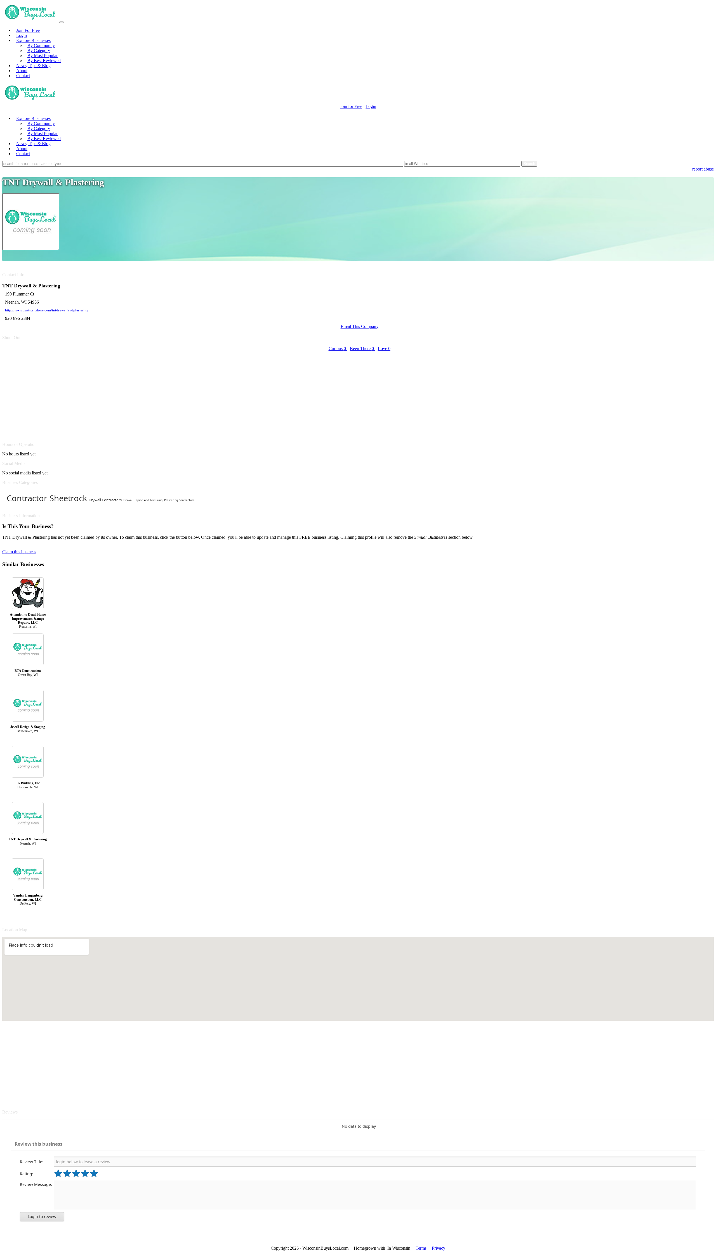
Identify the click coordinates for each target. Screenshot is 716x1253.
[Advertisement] (170, 393)
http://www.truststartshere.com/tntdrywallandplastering (46, 310)
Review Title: (31, 1161)
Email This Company (359, 326)
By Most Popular (42, 55)
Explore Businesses (33, 40)
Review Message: (36, 1184)
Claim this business (19, 551)
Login (21, 35)
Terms (421, 1248)
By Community (41, 45)
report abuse (703, 169)
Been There (362, 348)
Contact (23, 75)
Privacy (438, 1248)
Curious (337, 348)
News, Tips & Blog (33, 65)
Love (384, 348)
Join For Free (28, 30)
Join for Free (351, 106)
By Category (38, 50)
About (21, 70)
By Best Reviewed (44, 60)
